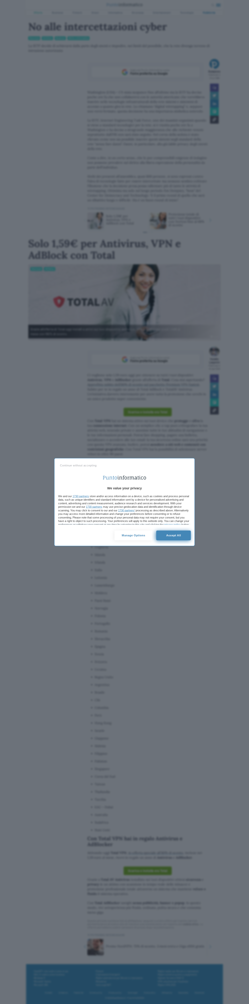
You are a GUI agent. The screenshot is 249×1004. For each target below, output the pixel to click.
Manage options (133, 535)
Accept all (173, 535)
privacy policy (172, 524)
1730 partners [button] (81, 496)
